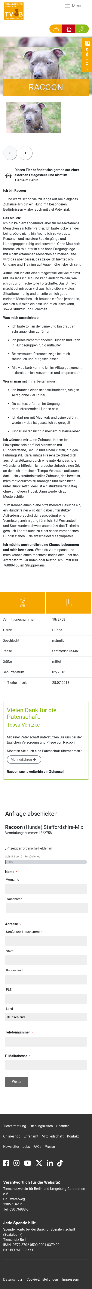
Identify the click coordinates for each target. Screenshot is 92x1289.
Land (9, 1009)
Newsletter (11, 1147)
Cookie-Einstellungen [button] (42, 1279)
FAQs (37, 1147)
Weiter (16, 1082)
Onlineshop (11, 1136)
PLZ (9, 990)
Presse (50, 1147)
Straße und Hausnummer (24, 932)
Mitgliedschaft (53, 1136)
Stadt (9, 951)
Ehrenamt (31, 1136)
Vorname (12, 880)
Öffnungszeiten (41, 1126)
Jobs (26, 1147)
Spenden (63, 1126)
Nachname (14, 899)
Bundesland (14, 970)
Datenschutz (12, 1279)
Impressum (70, 1279)
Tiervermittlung (14, 1126)
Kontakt (73, 1136)
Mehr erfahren (22, 760)
